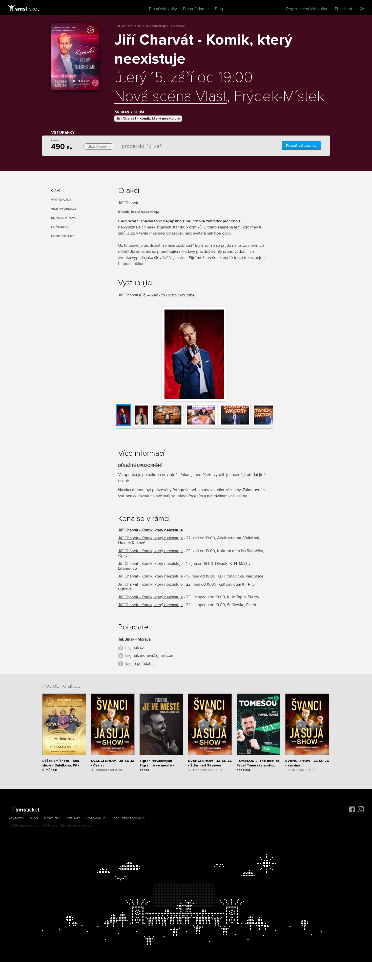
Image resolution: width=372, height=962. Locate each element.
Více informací (63, 209)
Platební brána (70, 826)
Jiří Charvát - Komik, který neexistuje (148, 118)
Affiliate (73, 818)
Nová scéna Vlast (170, 96)
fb (163, 295)
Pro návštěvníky (163, 8)
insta (172, 295)
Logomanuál (96, 818)
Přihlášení (343, 8)
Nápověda (52, 818)
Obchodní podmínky (129, 818)
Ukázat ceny (97, 146)
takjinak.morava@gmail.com (149, 655)
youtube (187, 295)
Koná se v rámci (64, 218)
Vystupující (61, 200)
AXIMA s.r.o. (50, 826)
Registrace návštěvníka (306, 8)
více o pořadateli (140, 663)
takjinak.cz (134, 647)
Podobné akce (63, 236)
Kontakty (16, 818)
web (154, 295)
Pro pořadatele (196, 8)
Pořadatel (60, 227)
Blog (219, 8)
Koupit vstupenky (301, 145)
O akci (56, 191)
